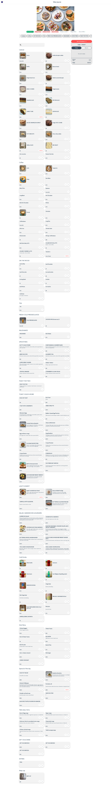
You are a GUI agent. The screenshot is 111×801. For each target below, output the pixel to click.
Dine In (86, 47)
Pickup (76, 47)
